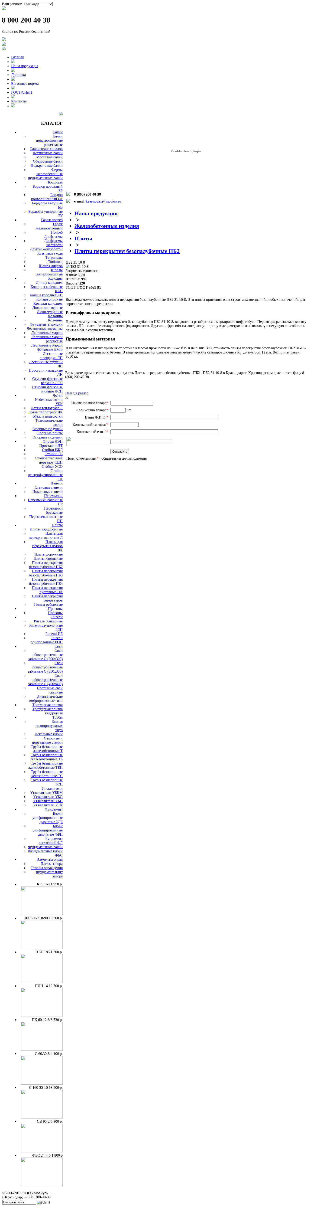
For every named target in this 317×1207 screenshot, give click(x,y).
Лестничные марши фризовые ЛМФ (47, 347)
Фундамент (54, 809)
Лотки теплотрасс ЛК (45, 412)
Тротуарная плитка (47, 705)
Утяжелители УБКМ (46, 793)
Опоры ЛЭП (53, 441)
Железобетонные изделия (106, 226)
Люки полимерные (47, 308)
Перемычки (53, 496)
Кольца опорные (49, 299)
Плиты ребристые (48, 604)
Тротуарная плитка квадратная (47, 711)
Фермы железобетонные (49, 172)
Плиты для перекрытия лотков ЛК (47, 546)
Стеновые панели (49, 487)
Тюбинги (55, 262)
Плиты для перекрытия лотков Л (46, 535)
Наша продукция (24, 66)
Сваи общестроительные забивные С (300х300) (45, 654)
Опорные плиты (50, 433)
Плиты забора (52, 864)
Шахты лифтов (51, 266)
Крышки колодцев (48, 303)
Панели (57, 483)
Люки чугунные (50, 312)
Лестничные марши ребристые (47, 339)
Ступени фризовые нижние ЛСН (47, 389)
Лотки (58, 395)
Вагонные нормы (25, 83)
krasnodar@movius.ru (103, 201)
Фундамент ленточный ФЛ (51, 841)
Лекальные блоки (49, 734)
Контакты (19, 101)
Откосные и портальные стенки (47, 740)
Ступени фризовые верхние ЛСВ (47, 381)
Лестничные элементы (45, 328)
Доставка (18, 75)
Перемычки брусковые (53, 510)
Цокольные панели (47, 492)
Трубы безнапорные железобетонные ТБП (45, 765)
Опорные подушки (47, 429)
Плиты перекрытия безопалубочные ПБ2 (46, 565)
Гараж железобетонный (49, 226)
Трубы (57, 717)
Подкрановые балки (47, 165)
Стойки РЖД (52, 450)
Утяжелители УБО (48, 797)
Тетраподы (54, 257)
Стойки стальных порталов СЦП (49, 460)
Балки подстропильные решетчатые (49, 140)
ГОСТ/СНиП (21, 92)
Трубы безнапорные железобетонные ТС (47, 774)
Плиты (57, 525)
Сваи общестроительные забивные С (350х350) (45, 667)
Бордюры (55, 182)
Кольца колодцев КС (46, 295)
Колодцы (55, 278)
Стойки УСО (52, 466)
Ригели (57, 617)
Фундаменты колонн (46, 324)
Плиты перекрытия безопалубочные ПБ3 (46, 573)
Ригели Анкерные (48, 621)
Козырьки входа (50, 253)
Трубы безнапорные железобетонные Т (47, 749)
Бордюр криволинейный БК (47, 197)
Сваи (59, 646)
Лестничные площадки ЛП (51, 356)
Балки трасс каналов (46, 149)
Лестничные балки (48, 153)
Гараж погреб (52, 220)
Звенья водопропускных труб (49, 726)
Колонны (55, 316)
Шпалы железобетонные (49, 272)
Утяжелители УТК (48, 805)
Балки (58, 132)
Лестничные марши (47, 333)
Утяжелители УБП (48, 801)
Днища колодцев (49, 283)
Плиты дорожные (49, 554)
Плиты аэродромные (46, 529)
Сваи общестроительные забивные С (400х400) (45, 680)
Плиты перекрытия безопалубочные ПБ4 (46, 581)
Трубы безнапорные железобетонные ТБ (47, 757)
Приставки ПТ (51, 446)
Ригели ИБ (54, 634)
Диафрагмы (53, 237)
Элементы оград (50, 859)
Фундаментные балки (45, 178)
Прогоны (55, 609)
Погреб (57, 232)
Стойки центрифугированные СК (45, 475)
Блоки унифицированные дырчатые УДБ (47, 817)
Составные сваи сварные (50, 690)
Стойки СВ (54, 454)
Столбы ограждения (47, 868)
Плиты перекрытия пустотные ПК (47, 590)
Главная (17, 57)
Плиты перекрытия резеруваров (47, 598)
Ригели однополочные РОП (47, 640)
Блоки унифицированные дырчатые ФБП (47, 830)
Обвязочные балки (48, 161)
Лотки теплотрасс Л (47, 408)
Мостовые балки (49, 157)
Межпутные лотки (48, 416)
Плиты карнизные (48, 558)
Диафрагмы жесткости (53, 243)
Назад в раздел (76, 393)
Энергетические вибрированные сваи (46, 698)
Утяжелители (52, 788)
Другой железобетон (46, 249)
